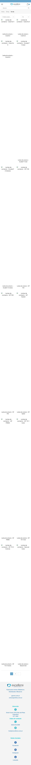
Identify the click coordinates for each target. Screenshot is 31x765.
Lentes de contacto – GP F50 (7, 413)
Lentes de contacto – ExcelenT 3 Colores (7, 286)
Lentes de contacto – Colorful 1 (7, 35)
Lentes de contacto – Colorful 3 (23, 35)
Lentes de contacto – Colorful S (7, 56)
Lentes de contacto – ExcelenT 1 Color (23, 160)
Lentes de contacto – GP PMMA (7, 538)
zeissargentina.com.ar (15, 697)
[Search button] (28, 8)
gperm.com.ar (15, 695)
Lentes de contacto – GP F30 (23, 286)
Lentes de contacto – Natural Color (23, 664)
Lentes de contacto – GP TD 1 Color (23, 538)
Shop (7, 11)
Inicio (2, 11)
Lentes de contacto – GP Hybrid (23, 413)
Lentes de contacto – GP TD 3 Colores (7, 664)
